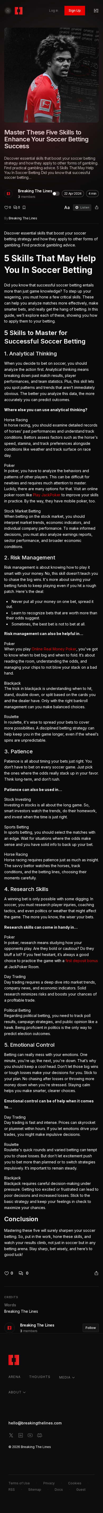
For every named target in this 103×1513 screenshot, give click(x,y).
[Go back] (8, 10)
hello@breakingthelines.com (35, 1423)
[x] (11, 1435)
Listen (84, 207)
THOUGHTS (40, 1377)
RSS (11, 1490)
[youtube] (30, 1435)
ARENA (14, 1377)
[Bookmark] (24, 207)
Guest (81, 1490)
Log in (53, 10)
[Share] (97, 207)
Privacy (49, 1483)
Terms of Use (19, 1483)
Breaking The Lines (35, 191)
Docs (59, 1490)
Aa (67, 207)
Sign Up (75, 10)
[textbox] (51, 744)
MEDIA (65, 1377)
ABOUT (15, 1392)
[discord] (39, 1435)
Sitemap (34, 1490)
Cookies (74, 1483)
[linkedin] (20, 1435)
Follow (91, 1328)
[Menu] (96, 10)
